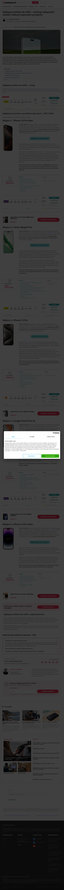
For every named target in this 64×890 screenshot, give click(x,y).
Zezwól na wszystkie (50, 455)
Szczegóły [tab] (32, 436)
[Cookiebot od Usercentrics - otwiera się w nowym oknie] (53, 433)
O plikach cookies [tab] (51, 436)
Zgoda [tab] (13, 436)
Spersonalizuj (31, 455)
